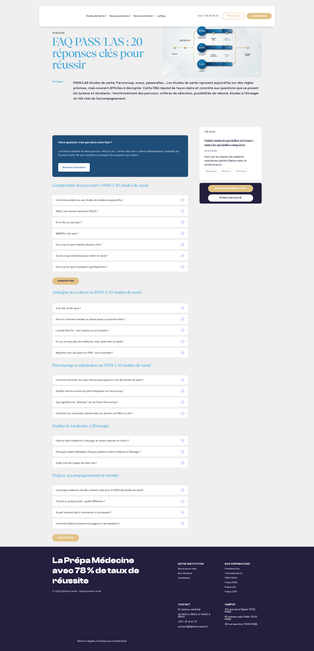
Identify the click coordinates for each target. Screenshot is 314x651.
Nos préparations (119, 16)
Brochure (233, 16)
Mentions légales (86, 641)
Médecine (226, 171)
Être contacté (231, 198)
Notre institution (143, 16)
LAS (129, 413)
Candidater (259, 16)
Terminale (230, 573)
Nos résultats (185, 573)
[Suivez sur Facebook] (71, 641)
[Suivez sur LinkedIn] (55, 641)
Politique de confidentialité (112, 641)
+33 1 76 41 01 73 (207, 16)
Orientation (241, 171)
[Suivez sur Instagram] (63, 641)
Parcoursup (95, 379)
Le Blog (161, 16)
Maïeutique (211, 171)
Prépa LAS (230, 587)
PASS (119, 413)
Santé (239, 573)
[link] (62, 90)
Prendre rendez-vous (230, 188)
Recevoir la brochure (74, 167)
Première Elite (232, 569)
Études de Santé (95, 16)
